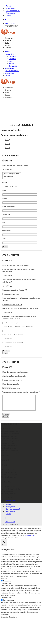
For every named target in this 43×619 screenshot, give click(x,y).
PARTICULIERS (10, 24)
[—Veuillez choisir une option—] (11, 173)
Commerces (9, 38)
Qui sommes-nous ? (13, 11)
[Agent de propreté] (11, 177)
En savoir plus (30, 535)
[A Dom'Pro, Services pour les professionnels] (8, 34)
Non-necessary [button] (6, 598)
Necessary (7, 581)
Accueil (8, 6)
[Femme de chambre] (11, 175)
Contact (8, 16)
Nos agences (10, 8)
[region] (21, 110)
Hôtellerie (8, 40)
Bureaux (7, 45)
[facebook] (5, 20)
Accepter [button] (21, 535)
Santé (7, 43)
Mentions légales (11, 500)
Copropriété (8, 47)
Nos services (9, 54)
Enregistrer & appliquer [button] (9, 617)
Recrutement (10, 13)
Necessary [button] (4, 578)
